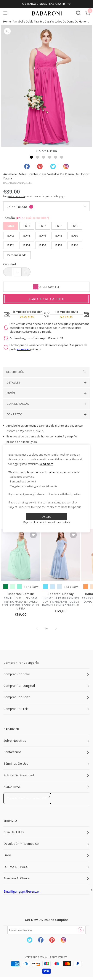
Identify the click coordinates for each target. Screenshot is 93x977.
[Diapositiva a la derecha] (56, 629)
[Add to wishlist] (33, 535)
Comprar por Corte (16, 697)
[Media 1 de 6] (31, 157)
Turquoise (19, 586)
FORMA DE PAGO (16, 867)
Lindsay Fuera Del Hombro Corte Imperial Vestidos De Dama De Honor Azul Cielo (60, 602)
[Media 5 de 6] (56, 157)
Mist (59, 586)
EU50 (74, 235)
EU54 (26, 245)
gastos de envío (16, 196)
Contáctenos (12, 752)
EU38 (59, 226)
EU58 (58, 245)
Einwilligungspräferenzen (21, 891)
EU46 (42, 235)
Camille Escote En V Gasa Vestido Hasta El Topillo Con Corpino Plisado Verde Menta (21, 603)
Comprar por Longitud (19, 686)
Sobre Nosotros (14, 740)
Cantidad (9, 264)
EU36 (43, 226)
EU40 (75, 226)
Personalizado (17, 255)
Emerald (5, 586)
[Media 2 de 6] (37, 157)
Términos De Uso (15, 763)
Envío (7, 855)
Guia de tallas (13, 832)
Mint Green (12, 586)
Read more (46, 464)
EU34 (27, 226)
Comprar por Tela (16, 709)
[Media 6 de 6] (62, 157)
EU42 (10, 235)
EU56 (42, 245)
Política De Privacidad (18, 775)
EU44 (26, 235)
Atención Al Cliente (16, 878)
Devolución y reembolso (21, 844)
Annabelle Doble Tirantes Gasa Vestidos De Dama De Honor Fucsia (51, 21)
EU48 (58, 235)
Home (7, 21)
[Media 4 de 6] (49, 157)
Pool (45, 586)
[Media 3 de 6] (43, 157)
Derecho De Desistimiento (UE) (27, 798)
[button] (5, 13)
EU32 (10, 226)
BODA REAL (12, 787)
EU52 (10, 245)
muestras (23, 349)
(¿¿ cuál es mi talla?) (32, 217)
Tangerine (85, 586)
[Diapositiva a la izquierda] (37, 629)
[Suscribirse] (80, 930)
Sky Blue (52, 586)
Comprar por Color (16, 674)
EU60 (74, 245)
